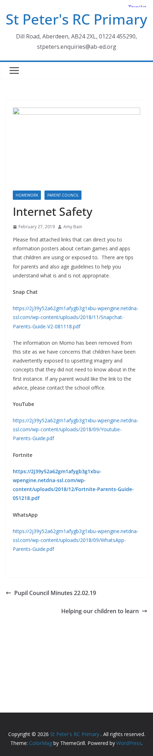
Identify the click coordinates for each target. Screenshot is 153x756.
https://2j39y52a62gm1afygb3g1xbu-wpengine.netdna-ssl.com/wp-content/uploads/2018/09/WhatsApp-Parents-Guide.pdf (75, 540)
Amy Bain (72, 227)
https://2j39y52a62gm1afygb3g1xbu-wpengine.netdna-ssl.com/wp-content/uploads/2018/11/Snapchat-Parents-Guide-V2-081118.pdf (75, 317)
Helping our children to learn (100, 611)
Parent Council (63, 195)
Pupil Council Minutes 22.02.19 (55, 593)
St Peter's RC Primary (76, 19)
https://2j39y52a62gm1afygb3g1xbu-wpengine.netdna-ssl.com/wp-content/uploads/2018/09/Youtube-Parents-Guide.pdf (75, 429)
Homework (27, 195)
